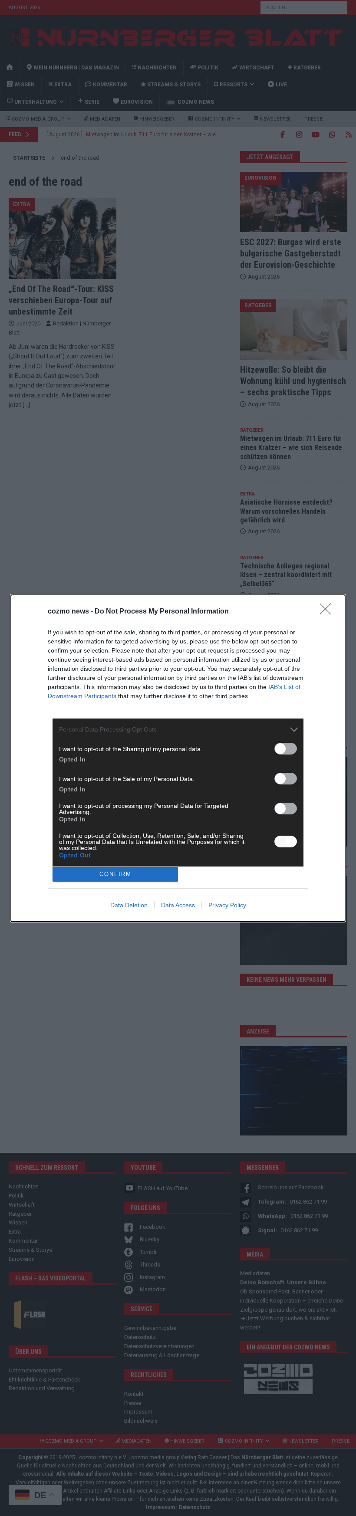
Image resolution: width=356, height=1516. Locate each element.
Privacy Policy (227, 905)
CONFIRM (115, 874)
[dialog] (178, 758)
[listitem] (178, 729)
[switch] (285, 749)
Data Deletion (129, 905)
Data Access (178, 905)
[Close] (328, 612)
